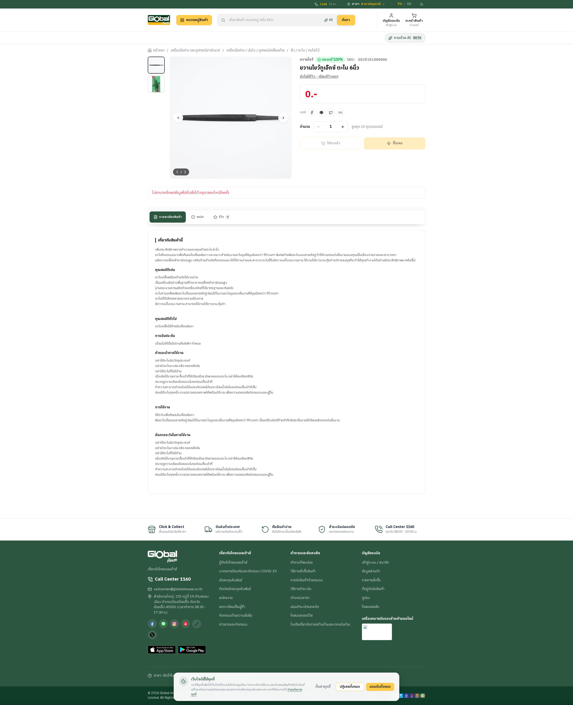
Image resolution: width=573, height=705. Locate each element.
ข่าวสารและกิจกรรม (233, 624)
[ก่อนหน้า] (178, 118)
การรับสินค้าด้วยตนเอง (307, 580)
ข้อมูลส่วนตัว (371, 571)
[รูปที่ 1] (156, 65)
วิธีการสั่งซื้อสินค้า (303, 571)
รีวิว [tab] (224, 217)
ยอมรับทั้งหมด (380, 687)
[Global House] (159, 20)
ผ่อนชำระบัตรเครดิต (305, 607)
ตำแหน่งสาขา (300, 598)
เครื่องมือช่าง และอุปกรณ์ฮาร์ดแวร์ (195, 50)
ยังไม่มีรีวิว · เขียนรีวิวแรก (319, 76)
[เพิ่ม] (343, 127)
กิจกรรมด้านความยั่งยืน (235, 615)
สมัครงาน (226, 598)
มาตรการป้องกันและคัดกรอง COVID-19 (248, 571)
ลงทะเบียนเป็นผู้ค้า (232, 607)
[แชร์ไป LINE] (321, 113)
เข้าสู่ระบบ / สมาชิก (375, 562)
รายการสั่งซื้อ (371, 580)
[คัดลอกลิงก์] (340, 113)
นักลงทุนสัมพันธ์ (230, 580)
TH (399, 4)
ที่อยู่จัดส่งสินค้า (373, 589)
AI (331, 20)
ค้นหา (346, 20)
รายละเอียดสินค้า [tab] (170, 217)
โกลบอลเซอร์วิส (302, 615)
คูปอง (366, 598)
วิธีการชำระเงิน (301, 589)
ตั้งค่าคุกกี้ (323, 687)
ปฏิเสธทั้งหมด (350, 687)
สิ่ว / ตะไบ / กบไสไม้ (305, 50)
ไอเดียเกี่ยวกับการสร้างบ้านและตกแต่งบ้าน (320, 624)
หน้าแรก (159, 50)
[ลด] (319, 127)
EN (409, 4)
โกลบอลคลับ (370, 607)
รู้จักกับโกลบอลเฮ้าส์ (233, 562)
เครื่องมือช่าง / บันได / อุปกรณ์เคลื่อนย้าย (255, 50)
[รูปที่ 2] (156, 84)
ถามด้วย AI (407, 38)
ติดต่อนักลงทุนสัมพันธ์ (235, 589)
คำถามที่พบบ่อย (302, 562)
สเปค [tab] (200, 217)
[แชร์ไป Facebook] (312, 113)
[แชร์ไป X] (331, 113)
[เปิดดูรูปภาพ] (231, 118)
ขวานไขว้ (306, 59)
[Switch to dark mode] (421, 4)
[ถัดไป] (283, 118)
